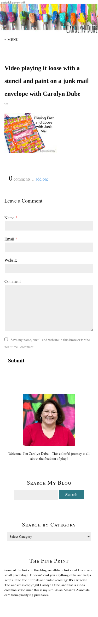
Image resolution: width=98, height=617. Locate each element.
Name (11, 217)
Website (11, 260)
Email (10, 239)
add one (42, 179)
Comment (12, 281)
